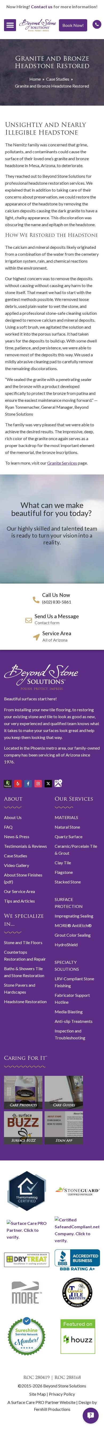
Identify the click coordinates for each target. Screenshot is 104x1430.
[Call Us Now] (36, 600)
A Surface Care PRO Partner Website (41, 1402)
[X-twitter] (48, 783)
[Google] (58, 781)
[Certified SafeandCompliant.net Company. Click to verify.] (77, 1240)
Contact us (42, 6)
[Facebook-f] (28, 783)
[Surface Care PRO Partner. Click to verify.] (27, 1236)
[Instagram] (38, 783)
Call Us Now (56, 595)
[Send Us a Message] (28, 620)
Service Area (56, 633)
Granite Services (62, 462)
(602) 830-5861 (56, 601)
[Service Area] (36, 637)
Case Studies (57, 78)
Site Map (37, 1393)
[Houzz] (7, 782)
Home (35, 78)
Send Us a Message (57, 616)
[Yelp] (18, 783)
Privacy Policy (62, 1393)
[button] (10, 25)
